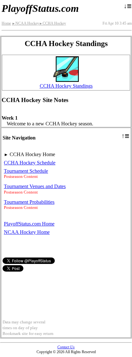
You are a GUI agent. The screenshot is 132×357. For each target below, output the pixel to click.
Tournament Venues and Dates (35, 186)
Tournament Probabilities (29, 202)
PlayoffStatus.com (40, 8)
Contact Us (66, 347)
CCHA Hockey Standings (66, 86)
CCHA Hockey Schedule (29, 162)
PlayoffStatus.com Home (29, 223)
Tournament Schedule (26, 171)
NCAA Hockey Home (27, 232)
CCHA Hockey (52, 23)
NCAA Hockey (25, 23)
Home (6, 23)
